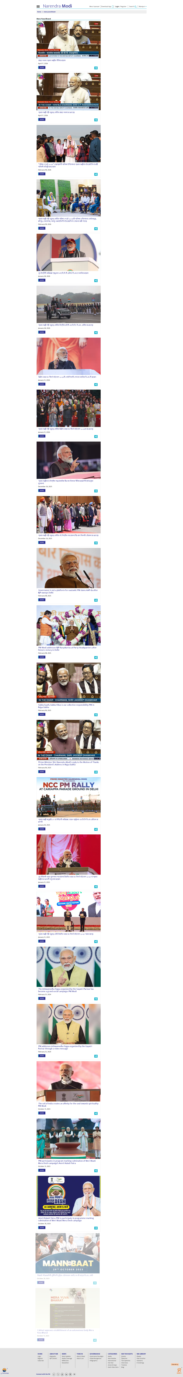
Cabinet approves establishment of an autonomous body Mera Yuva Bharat (66, 1331)
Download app (5, 1373)
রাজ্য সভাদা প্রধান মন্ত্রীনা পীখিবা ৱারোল (52, 60)
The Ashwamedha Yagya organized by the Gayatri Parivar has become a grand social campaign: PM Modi (66, 990)
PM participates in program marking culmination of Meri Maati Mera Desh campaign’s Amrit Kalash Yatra (67, 1162)
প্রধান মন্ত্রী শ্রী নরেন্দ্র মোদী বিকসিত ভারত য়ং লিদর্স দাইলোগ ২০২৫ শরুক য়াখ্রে (65, 934)
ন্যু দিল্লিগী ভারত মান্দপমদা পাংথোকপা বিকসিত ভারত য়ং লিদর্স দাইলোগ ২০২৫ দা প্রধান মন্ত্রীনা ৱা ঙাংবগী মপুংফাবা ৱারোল (67, 878)
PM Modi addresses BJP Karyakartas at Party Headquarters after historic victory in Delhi (67, 649)
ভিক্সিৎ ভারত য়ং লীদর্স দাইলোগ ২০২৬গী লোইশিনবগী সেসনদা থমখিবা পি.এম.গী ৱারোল (67, 377)
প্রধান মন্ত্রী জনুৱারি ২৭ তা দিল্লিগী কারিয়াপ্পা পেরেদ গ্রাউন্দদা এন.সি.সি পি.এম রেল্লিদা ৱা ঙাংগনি (68, 821)
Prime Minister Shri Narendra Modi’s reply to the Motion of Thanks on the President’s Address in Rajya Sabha (68, 763)
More (42, 67)
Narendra (57, 6)
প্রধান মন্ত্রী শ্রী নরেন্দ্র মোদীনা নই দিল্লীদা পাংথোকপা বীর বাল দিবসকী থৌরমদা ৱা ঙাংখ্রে (68, 535)
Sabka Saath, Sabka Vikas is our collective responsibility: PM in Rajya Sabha (66, 706)
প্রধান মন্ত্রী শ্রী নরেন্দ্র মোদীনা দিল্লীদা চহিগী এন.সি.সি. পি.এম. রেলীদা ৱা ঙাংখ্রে (65, 325)
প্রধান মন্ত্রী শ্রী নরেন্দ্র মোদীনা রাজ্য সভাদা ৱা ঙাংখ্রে (56, 112)
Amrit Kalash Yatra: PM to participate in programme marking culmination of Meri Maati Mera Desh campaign (66, 1219)
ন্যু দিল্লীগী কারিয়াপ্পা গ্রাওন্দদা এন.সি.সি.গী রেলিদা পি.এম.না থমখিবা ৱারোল (63, 273)
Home (39, 12)
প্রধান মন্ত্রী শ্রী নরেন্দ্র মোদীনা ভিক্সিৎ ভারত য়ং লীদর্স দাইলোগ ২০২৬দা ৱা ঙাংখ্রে (65, 429)
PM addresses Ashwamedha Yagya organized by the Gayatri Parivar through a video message (65, 1047)
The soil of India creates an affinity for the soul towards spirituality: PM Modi (68, 1105)
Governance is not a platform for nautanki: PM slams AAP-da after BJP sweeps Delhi (68, 591)
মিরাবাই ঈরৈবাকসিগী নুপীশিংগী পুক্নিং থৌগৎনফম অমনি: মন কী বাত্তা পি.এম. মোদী (66, 1275)
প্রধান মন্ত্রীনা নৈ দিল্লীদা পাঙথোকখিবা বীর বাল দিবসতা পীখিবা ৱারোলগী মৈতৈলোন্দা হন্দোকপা (65, 482)
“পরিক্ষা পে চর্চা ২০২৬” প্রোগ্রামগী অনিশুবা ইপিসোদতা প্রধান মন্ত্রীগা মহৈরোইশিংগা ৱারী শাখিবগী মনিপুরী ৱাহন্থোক (68, 166)
